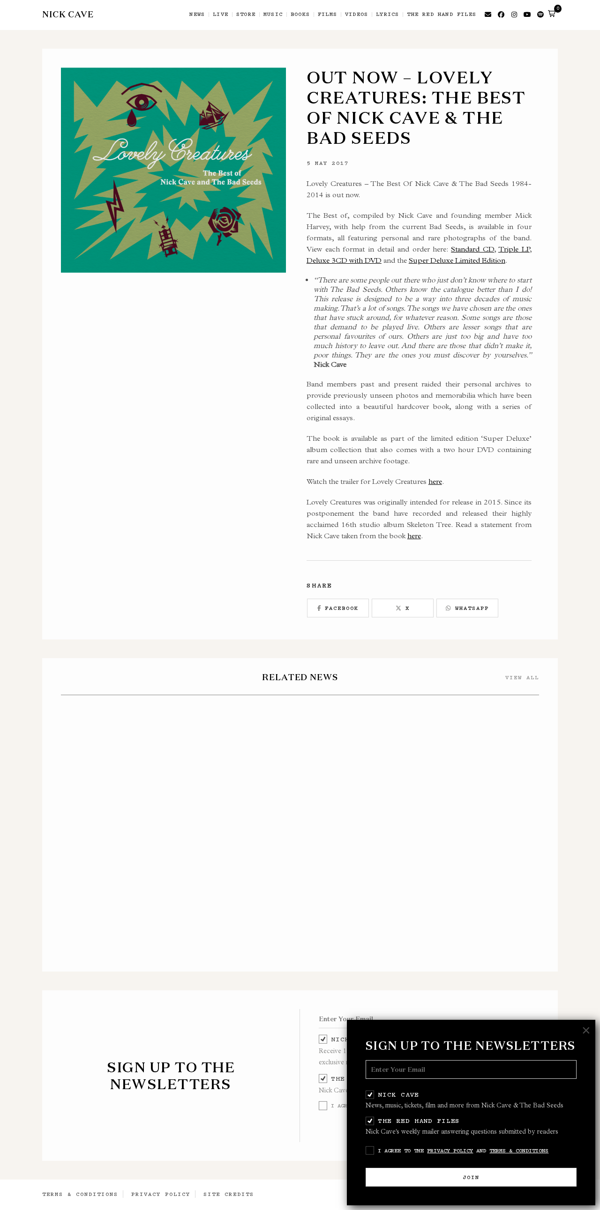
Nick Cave (398, 1094)
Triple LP (514, 249)
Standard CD (472, 249)
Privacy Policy (450, 1150)
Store (245, 14)
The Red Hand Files (419, 1120)
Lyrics (387, 14)
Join (471, 1177)
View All (522, 677)
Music (273, 14)
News (197, 14)
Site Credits (228, 1194)
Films (327, 14)
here (435, 481)
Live (220, 14)
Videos (356, 14)
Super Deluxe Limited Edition (457, 260)
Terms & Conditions (518, 1150)
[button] (552, 13)
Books (300, 14)
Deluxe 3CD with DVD (344, 260)
